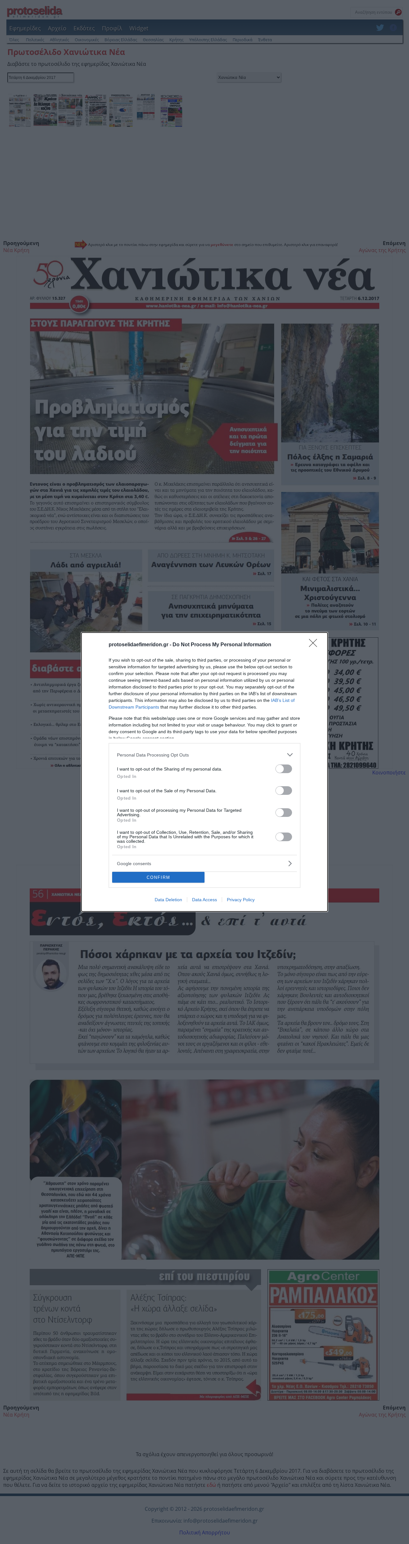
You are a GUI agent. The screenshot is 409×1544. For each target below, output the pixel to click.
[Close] (315, 645)
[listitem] (204, 754)
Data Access (204, 899)
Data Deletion (168, 899)
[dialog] (204, 772)
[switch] (283, 768)
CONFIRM (158, 877)
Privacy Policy (241, 899)
